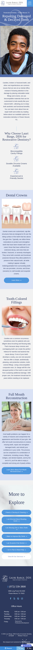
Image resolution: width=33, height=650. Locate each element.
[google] (18, 598)
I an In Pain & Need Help (15, 550)
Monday (6, 611)
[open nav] (30, 3)
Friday (6, 621)
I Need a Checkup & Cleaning (15, 512)
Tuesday (6, 614)
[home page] (12, 3)
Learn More (15, 280)
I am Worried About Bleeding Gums (16, 520)
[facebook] (10, 598)
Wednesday (8, 616)
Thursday (7, 618)
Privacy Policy (23, 635)
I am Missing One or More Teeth (16, 528)
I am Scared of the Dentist (15, 543)
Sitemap (11, 635)
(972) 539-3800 (17, 586)
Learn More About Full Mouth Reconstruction (16, 470)
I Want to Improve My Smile (15, 536)
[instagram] (22, 598)
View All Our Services (15, 556)
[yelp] (14, 598)
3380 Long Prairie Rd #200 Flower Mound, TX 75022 (16, 592)
